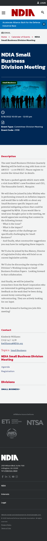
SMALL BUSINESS (10, 389)
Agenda (5, 367)
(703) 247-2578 (8, 340)
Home (4, 36)
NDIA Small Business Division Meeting (20, 38)
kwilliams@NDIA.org (12, 343)
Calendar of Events (21, 36)
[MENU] (3, 12)
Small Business (18, 350)
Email (7, 32)
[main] (23, 223)
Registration (7, 371)
